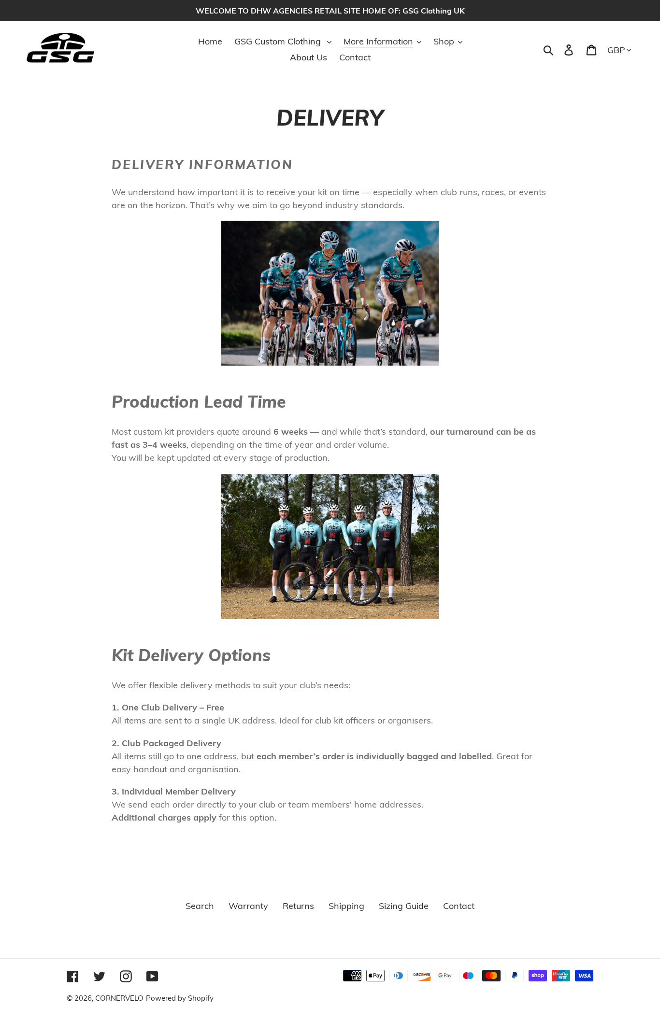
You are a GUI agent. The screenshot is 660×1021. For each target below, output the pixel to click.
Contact (458, 905)
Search (200, 905)
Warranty (248, 905)
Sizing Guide (404, 905)
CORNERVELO (119, 998)
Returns (298, 905)
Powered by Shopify (180, 998)
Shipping (346, 905)
